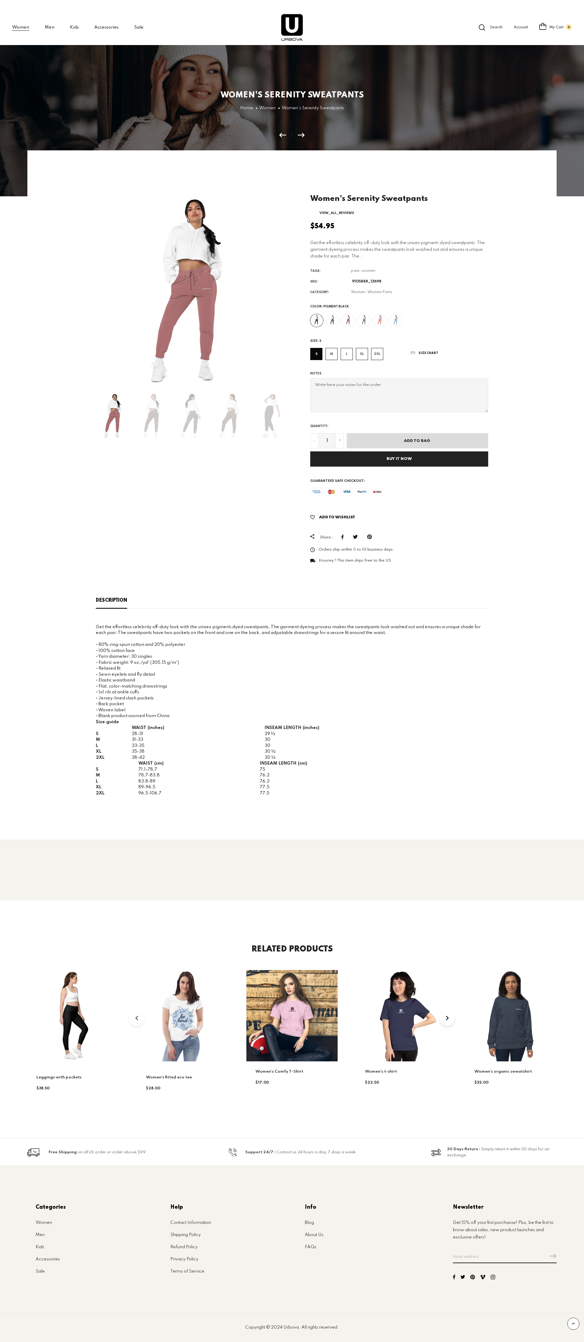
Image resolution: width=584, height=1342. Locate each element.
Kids (74, 27)
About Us (314, 1235)
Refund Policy (184, 1247)
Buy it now (399, 459)
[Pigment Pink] (380, 320)
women (368, 271)
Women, (359, 292)
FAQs (310, 1247)
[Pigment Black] (316, 320)
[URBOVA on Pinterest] (472, 1278)
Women (44, 1223)
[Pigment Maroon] (348, 320)
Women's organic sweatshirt (503, 1072)
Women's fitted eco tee (169, 1077)
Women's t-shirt (381, 1072)
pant (355, 271)
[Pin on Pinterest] (371, 537)
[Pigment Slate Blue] (364, 320)
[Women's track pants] (301, 135)
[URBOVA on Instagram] (493, 1278)
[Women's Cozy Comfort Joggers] (285, 135)
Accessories (106, 27)
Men (40, 1235)
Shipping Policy (185, 1235)
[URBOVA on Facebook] (454, 1278)
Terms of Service (187, 1271)
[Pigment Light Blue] (395, 320)
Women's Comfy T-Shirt (279, 1072)
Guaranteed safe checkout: (337, 481)
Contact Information (190, 1223)
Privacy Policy (184, 1259)
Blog (309, 1223)
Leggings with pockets (59, 1077)
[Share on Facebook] (344, 537)
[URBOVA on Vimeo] (482, 1278)
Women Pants (379, 292)
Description (111, 600)
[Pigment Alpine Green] (332, 320)
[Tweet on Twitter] (357, 537)
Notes (316, 373)
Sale (139, 27)
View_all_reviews (336, 213)
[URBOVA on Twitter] (463, 1278)
